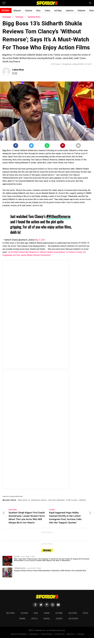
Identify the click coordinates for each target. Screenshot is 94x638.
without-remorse (57, 500)
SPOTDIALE (5, 10)
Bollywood (17, 10)
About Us (70, 634)
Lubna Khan (18, 69)
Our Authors (73, 618)
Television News (34, 16)
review (83, 500)
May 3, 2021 (40, 240)
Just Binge (58, 10)
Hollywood (81, 10)
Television (28, 10)
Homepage (6, 16)
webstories (70, 10)
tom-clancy (72, 500)
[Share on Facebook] (15, 146)
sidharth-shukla (39, 500)
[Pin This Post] (62, 146)
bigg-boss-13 (24, 500)
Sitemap (80, 634)
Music (38, 10)
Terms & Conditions (19, 634)
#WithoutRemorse (58, 216)
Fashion (47, 10)
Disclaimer (34, 634)
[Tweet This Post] (31, 146)
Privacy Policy (46, 634)
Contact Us (59, 634)
